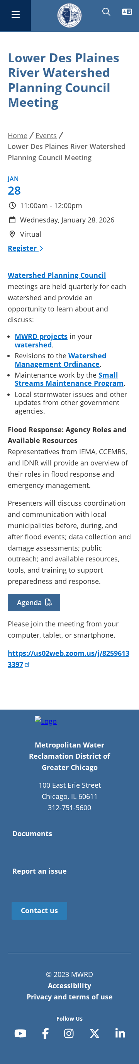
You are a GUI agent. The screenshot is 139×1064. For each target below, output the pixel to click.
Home (17, 135)
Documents (32, 833)
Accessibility (69, 985)
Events (46, 135)
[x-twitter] (95, 1033)
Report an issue (39, 871)
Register (23, 248)
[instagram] (69, 1033)
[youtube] (20, 1033)
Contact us (39, 910)
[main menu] (15, 15)
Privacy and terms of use (70, 996)
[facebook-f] (46, 1033)
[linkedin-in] (120, 1033)
